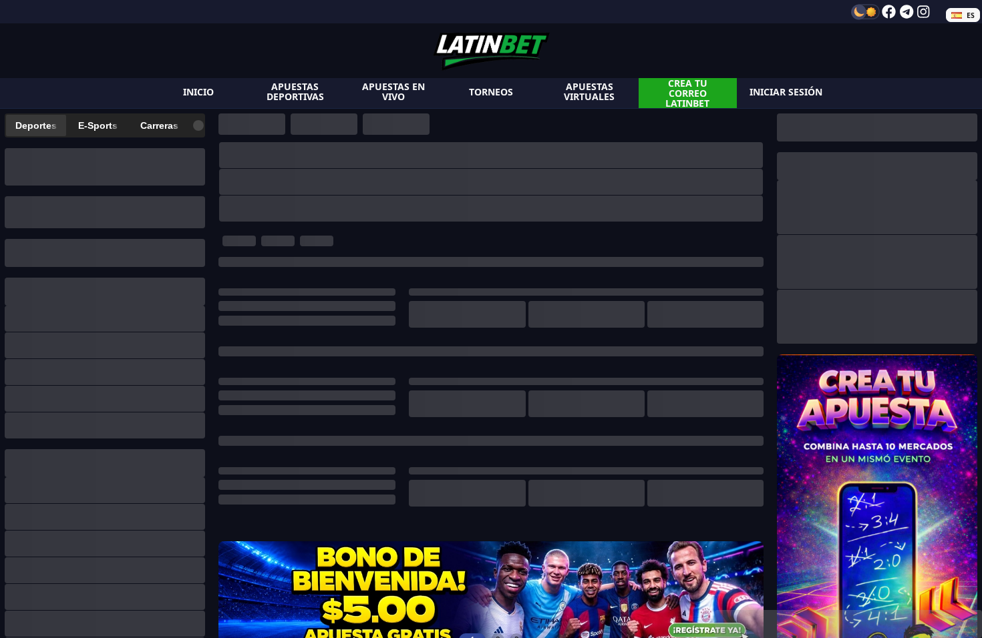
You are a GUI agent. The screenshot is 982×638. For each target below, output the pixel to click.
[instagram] (923, 12)
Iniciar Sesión (786, 92)
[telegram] (906, 12)
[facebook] (889, 12)
